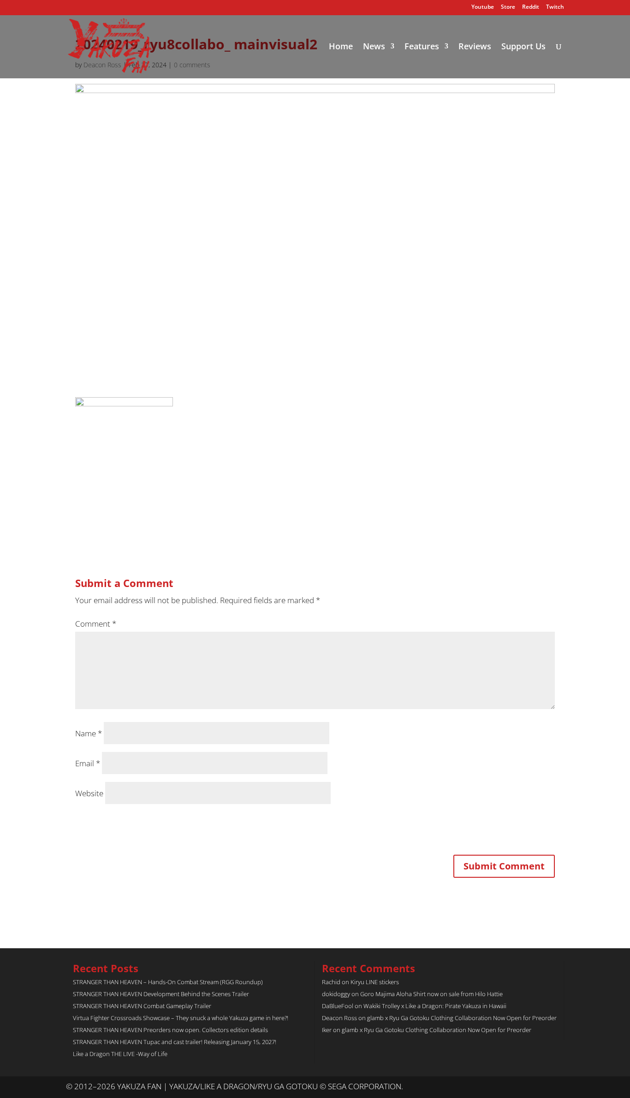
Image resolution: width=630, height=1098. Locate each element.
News (374, 47)
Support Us (523, 47)
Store (508, 7)
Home (341, 47)
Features (421, 47)
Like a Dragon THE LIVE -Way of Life (120, 1054)
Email (87, 763)
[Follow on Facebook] (556, 1087)
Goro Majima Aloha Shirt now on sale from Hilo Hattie (431, 994)
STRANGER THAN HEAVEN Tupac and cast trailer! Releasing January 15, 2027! (174, 1042)
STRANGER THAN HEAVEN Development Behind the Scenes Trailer (161, 994)
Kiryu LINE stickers (375, 982)
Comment (95, 623)
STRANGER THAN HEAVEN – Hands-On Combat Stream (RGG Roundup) (168, 982)
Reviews (474, 47)
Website (89, 793)
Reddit (530, 7)
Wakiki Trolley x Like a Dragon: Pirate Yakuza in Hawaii (434, 1006)
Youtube (482, 7)
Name (88, 733)
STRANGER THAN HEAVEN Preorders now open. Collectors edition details (170, 1030)
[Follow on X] (538, 1087)
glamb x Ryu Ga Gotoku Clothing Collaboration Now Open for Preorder (462, 1018)
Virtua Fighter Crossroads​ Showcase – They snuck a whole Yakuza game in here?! (180, 1018)
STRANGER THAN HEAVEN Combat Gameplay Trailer (142, 1006)
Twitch (555, 7)
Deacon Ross (339, 1018)
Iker (327, 1030)
